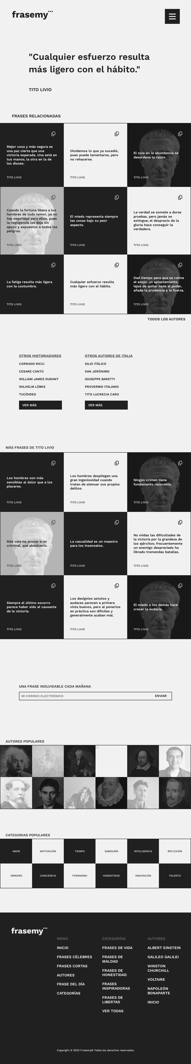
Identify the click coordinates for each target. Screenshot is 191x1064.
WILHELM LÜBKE (32, 387)
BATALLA (140, 522)
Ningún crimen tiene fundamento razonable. (153, 482)
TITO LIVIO (40, 89)
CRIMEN (139, 463)
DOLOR (11, 463)
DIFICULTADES (157, 522)
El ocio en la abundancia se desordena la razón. (156, 155)
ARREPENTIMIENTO (89, 133)
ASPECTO (76, 197)
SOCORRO (24, 585)
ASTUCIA (76, 585)
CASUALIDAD (89, 522)
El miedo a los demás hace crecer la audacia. (156, 607)
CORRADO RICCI (31, 364)
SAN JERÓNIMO (97, 371)
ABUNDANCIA (143, 133)
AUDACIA (90, 585)
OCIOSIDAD (161, 133)
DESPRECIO (142, 197)
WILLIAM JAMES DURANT (39, 379)
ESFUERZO (77, 265)
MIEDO (152, 585)
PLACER (23, 463)
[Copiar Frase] (53, 134)
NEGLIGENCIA (27, 197)
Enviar (161, 696)
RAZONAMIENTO (157, 463)
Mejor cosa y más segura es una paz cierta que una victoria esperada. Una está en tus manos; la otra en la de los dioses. (32, 155)
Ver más (29, 405)
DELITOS (76, 463)
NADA (149, 265)
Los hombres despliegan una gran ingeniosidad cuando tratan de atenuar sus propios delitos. (95, 482)
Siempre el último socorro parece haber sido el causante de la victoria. (31, 607)
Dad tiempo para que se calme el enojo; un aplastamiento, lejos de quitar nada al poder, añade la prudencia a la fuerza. (159, 284)
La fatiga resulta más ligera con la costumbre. (29, 284)
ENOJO (138, 265)
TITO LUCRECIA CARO (102, 394)
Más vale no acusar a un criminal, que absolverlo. (27, 543)
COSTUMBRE (15, 265)
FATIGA (31, 265)
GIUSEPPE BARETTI (100, 379)
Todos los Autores (166, 319)
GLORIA (156, 197)
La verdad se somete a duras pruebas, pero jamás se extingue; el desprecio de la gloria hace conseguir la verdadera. (157, 220)
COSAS (89, 197)
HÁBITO (92, 265)
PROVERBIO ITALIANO (102, 387)
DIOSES (12, 133)
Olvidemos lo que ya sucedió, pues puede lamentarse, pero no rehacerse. (94, 155)
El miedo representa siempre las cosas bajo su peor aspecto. (94, 220)
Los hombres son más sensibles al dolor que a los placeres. (29, 482)
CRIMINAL (26, 522)
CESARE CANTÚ (31, 371)
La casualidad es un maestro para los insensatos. (94, 543)
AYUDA (11, 585)
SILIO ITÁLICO (95, 364)
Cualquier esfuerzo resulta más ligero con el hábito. (92, 284)
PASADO (88, 140)
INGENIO (90, 463)
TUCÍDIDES (27, 394)
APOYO (11, 197)
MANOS (24, 133)
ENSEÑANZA (88, 528)
